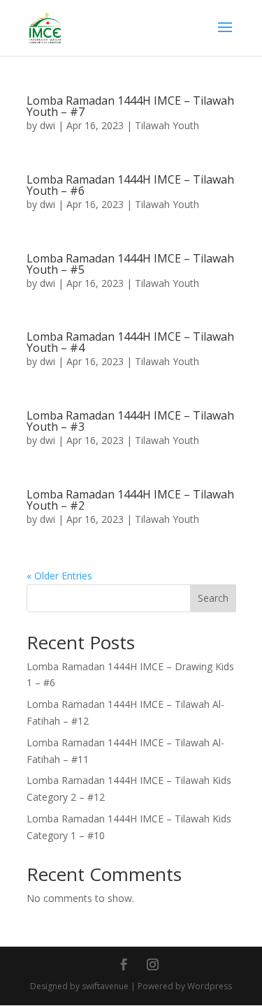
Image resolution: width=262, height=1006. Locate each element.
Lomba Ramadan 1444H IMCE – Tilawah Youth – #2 (130, 500)
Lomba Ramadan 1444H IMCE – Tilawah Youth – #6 (130, 185)
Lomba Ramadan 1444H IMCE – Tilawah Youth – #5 (130, 264)
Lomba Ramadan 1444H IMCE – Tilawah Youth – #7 (130, 106)
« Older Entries (59, 575)
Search (213, 598)
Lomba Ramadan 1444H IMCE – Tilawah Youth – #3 (130, 421)
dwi (47, 125)
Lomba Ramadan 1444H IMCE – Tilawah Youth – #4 (130, 342)
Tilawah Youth (167, 125)
